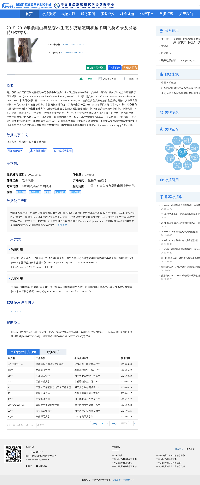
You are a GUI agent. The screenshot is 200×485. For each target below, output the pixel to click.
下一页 (114, 424)
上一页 (95, 424)
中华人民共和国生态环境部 (124, 466)
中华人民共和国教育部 (166, 459)
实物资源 (68, 14)
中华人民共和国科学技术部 (124, 459)
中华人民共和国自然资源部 (168, 463)
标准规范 (127, 14)
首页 (29, 14)
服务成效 (108, 14)
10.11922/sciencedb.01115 (72, 53)
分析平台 (147, 14)
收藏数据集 (130, 67)
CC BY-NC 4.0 (18, 311)
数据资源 (49, 14)
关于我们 (186, 14)
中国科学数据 (168, 82)
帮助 (30, 466)
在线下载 (114, 67)
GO (135, 424)
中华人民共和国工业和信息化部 (170, 466)
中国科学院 (117, 455)
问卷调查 (43, 466)
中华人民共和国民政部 (122, 463)
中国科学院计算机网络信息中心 (170, 455)
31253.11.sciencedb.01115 (73, 44)
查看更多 (62, 225)
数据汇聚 (166, 14)
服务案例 (88, 14)
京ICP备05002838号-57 (123, 480)
